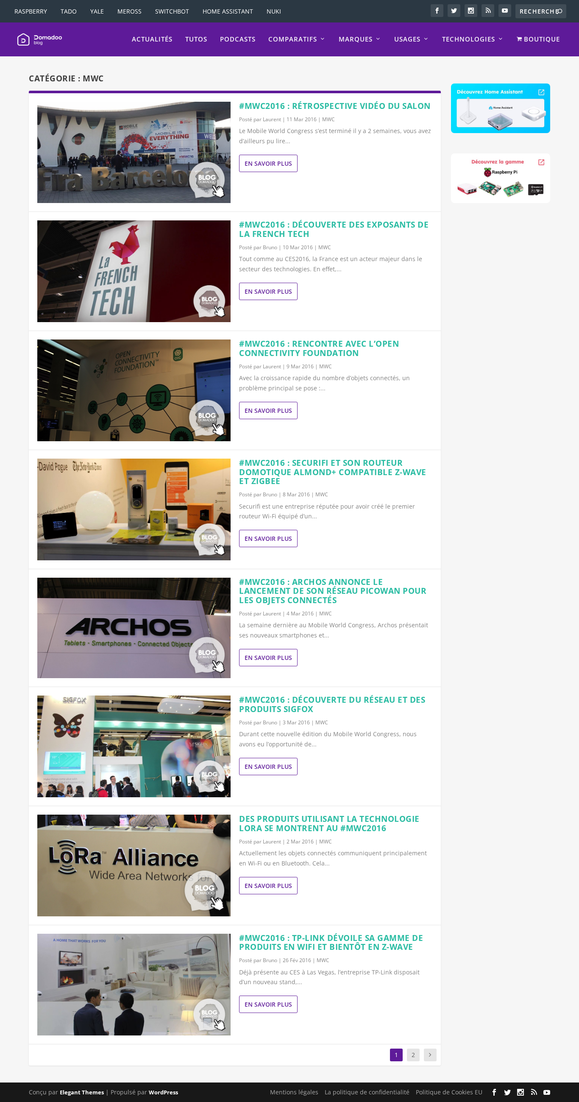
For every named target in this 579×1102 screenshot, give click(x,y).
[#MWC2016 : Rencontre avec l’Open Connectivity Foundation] (134, 390)
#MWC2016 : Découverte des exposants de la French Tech (334, 229)
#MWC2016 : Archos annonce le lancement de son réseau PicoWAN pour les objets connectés (332, 591)
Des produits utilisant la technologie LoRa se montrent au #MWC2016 (329, 823)
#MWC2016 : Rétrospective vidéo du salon (335, 105)
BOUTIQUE (541, 39)
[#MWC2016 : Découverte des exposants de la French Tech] (134, 271)
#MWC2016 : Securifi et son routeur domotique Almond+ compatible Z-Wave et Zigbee (332, 472)
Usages (407, 39)
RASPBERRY (30, 11)
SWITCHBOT (172, 11)
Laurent (272, 119)
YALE (97, 11)
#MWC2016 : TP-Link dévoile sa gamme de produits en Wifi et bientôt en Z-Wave (331, 942)
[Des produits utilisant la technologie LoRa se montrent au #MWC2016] (134, 865)
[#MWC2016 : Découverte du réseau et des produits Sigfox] (134, 746)
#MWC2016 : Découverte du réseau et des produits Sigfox (332, 704)
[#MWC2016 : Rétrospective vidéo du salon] (134, 152)
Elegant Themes (82, 1092)
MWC (328, 119)
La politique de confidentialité (367, 1092)
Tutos (196, 39)
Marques (356, 39)
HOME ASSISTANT (228, 11)
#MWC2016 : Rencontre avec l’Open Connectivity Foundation (319, 348)
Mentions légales (294, 1092)
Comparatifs (292, 39)
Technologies (468, 39)
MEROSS (129, 11)
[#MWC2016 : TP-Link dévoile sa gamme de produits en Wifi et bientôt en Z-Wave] (134, 984)
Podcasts (238, 39)
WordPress (163, 1092)
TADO (69, 11)
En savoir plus (268, 163)
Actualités (152, 39)
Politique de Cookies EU (449, 1092)
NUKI (274, 11)
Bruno (270, 247)
